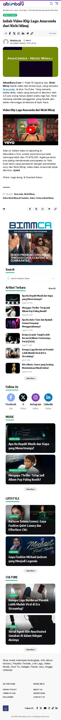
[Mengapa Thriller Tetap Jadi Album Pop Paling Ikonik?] (13, 311)
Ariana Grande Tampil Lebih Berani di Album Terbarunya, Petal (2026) (36, 338)
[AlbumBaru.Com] (13, 3)
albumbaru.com (15, 40)
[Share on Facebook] (10, 33)
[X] (23, 401)
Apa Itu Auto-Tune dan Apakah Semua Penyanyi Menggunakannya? (37, 323)
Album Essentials (18, 470)
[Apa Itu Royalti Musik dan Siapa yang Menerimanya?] (13, 299)
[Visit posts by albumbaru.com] (6, 42)
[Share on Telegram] (27, 33)
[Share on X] (14, 33)
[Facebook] (11, 401)
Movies (13, 626)
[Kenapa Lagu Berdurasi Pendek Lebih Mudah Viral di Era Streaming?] (13, 353)
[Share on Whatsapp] (19, 33)
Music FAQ (14, 439)
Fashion (13, 516)
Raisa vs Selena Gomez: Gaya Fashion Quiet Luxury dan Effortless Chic (27, 525)
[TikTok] (52, 708)
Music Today (10, 15)
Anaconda (18, 194)
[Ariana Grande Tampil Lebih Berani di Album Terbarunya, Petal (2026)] (13, 338)
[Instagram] (35, 401)
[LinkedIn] (48, 401)
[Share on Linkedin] (23, 33)
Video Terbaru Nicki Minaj (41, 198)
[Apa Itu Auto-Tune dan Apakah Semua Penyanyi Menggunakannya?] (13, 323)
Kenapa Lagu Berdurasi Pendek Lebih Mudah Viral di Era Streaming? (37, 353)
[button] (51, 4)
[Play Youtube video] (30, 129)
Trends (13, 595)
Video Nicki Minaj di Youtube (16, 198)
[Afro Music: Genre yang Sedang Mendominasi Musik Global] (13, 368)
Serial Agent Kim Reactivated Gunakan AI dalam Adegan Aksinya (27, 636)
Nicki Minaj (29, 194)
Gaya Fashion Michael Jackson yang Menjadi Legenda (28, 559)
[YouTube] (45, 708)
